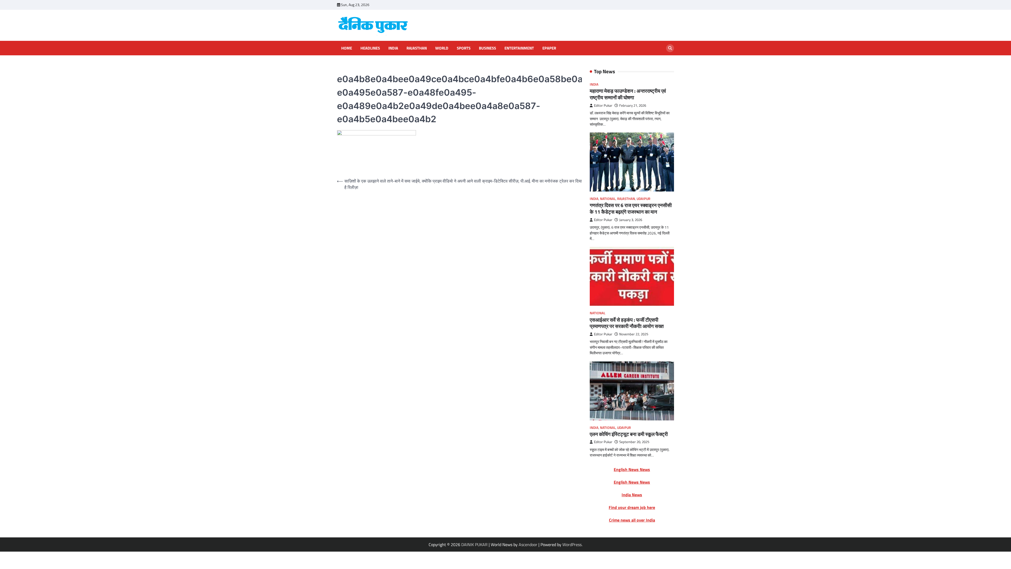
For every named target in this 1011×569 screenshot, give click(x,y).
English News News (632, 469)
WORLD (441, 48)
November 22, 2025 (633, 334)
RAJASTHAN (417, 48)
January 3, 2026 (630, 219)
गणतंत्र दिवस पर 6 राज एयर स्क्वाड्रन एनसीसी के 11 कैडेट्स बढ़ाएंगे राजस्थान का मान (631, 208)
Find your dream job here (632, 507)
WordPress (572, 544)
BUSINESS (487, 48)
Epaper (549, 48)
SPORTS (463, 48)
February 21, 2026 (632, 105)
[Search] (670, 48)
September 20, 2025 (634, 441)
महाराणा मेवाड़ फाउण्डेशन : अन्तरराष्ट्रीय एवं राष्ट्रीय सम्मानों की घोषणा (628, 94)
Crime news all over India (632, 520)
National (608, 199)
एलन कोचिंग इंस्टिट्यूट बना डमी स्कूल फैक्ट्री (629, 434)
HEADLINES (370, 48)
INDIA (393, 48)
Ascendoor (528, 544)
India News (632, 495)
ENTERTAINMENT (519, 48)
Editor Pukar (603, 105)
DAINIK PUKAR (474, 544)
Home (346, 48)
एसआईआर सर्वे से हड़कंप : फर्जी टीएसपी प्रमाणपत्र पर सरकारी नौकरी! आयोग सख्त (627, 323)
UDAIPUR (643, 199)
